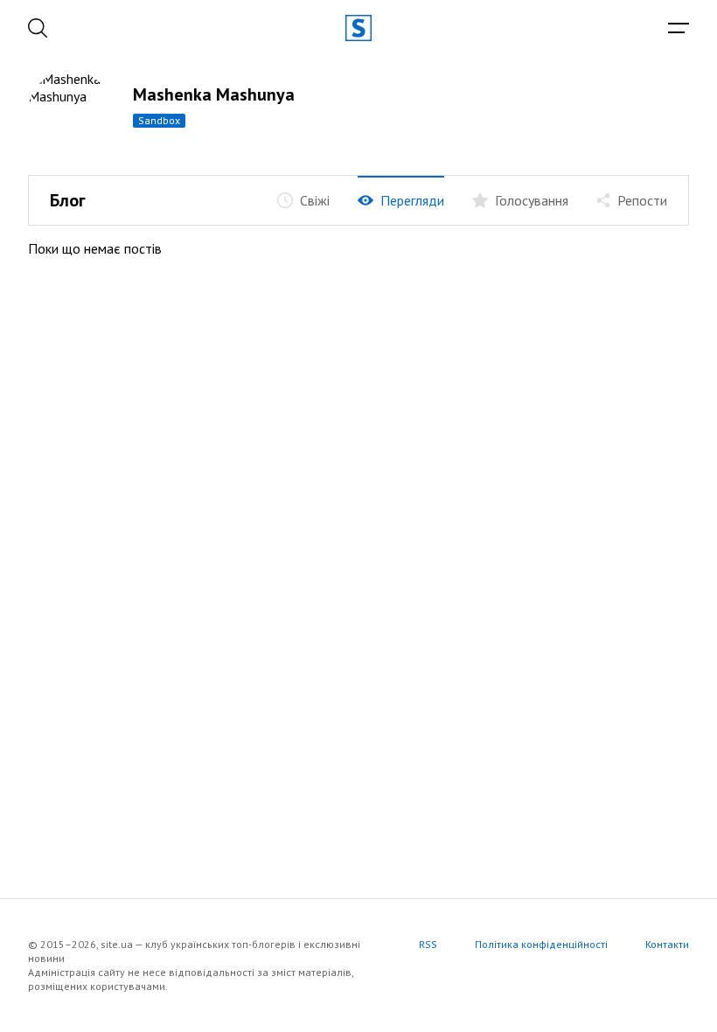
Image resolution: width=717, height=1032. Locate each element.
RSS (428, 944)
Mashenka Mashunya (214, 94)
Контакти (667, 944)
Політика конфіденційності (541, 944)
